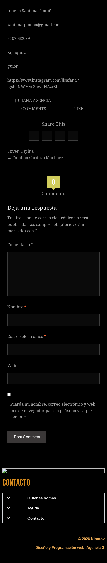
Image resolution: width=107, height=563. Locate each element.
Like (78, 108)
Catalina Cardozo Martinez (37, 157)
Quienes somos (41, 498)
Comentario (20, 244)
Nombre (16, 307)
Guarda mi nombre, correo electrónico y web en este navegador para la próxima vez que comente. (52, 410)
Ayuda (33, 508)
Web (11, 365)
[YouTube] (60, 136)
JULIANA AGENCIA (33, 100)
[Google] (47, 136)
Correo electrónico (26, 336)
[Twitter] (34, 136)
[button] (53, 498)
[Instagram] (73, 136)
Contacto (35, 518)
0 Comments (32, 108)
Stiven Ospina (20, 151)
